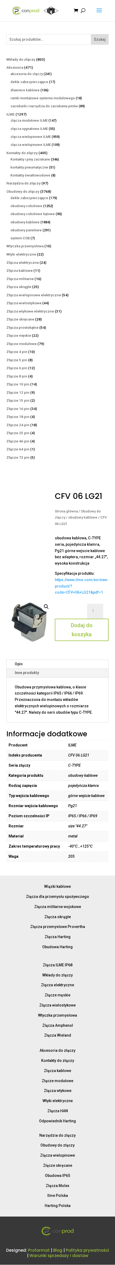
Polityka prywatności (87, 1250)
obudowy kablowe (82, 517)
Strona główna (66, 511)
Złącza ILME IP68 (57, 965)
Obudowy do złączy (57, 1145)
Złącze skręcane (57, 1165)
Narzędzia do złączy (57, 1135)
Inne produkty (27, 673)
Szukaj (100, 39)
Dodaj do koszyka (82, 630)
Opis (19, 664)
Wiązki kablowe (57, 886)
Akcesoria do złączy (57, 1050)
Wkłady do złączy (57, 975)
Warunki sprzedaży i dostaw (58, 1255)
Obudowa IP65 (57, 1175)
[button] (46, 606)
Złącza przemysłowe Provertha (57, 927)
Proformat (39, 1250)
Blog (57, 1250)
